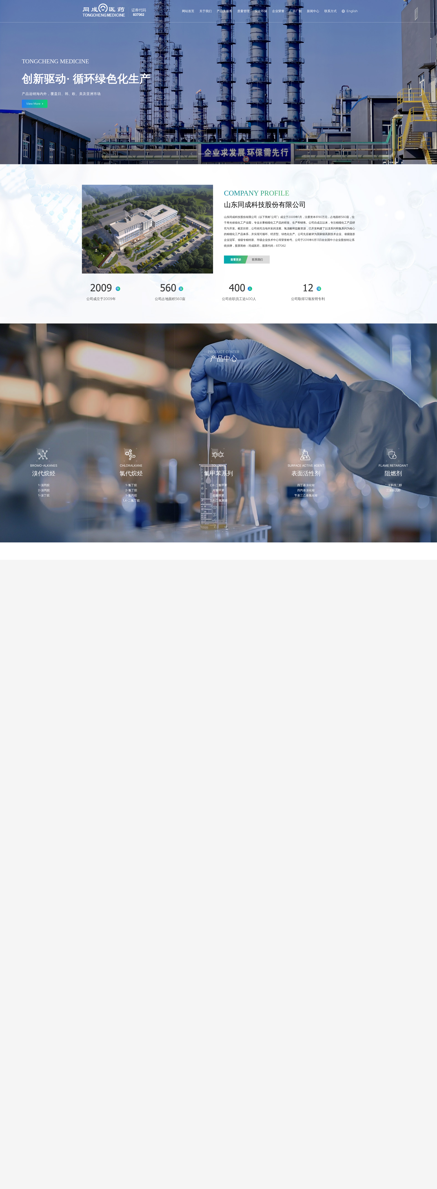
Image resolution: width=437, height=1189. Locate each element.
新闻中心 (313, 11)
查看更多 (235, 259)
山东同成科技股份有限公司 (240, 217)
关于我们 (205, 11)
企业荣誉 (278, 11)
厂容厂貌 (296, 11)
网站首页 (188, 11)
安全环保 (261, 11)
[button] (245, 154)
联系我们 (257, 259)
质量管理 (243, 11)
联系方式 (330, 11)
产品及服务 (224, 11)
